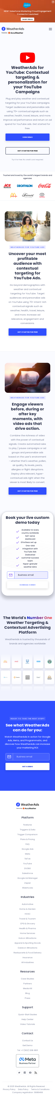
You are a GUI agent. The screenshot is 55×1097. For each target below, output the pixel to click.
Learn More (27, 19)
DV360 (27, 868)
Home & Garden (27, 909)
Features (27, 824)
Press (27, 998)
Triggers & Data (27, 829)
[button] (50, 29)
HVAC (27, 913)
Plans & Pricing (27, 839)
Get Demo (27, 1045)
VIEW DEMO (27, 137)
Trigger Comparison (27, 834)
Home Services (27, 933)
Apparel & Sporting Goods (28, 943)
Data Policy (23, 1089)
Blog (27, 993)
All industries (27, 962)
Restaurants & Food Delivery (27, 952)
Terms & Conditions (40, 1089)
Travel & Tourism (27, 918)
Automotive (27, 904)
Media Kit (27, 988)
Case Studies (27, 978)
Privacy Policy (9, 1089)
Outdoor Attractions (27, 947)
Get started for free (27, 332)
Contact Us (27, 1040)
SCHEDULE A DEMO (28, 585)
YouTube (27, 863)
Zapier (27, 883)
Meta (27, 853)
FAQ (27, 844)
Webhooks (27, 887)
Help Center (27, 1019)
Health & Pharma (27, 928)
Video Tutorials (27, 1024)
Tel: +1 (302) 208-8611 (27, 1050)
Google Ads (27, 849)
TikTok (27, 858)
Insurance (28, 957)
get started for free (27, 151)
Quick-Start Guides (27, 1014)
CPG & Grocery (27, 923)
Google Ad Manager (27, 878)
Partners (27, 983)
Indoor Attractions (27, 938)
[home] (14, 29)
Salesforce (27, 873)
